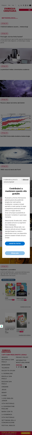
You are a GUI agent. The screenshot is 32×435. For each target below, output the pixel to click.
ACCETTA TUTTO (15, 243)
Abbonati (25, 179)
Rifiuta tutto (15, 253)
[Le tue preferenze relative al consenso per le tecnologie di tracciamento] (1, 326)
